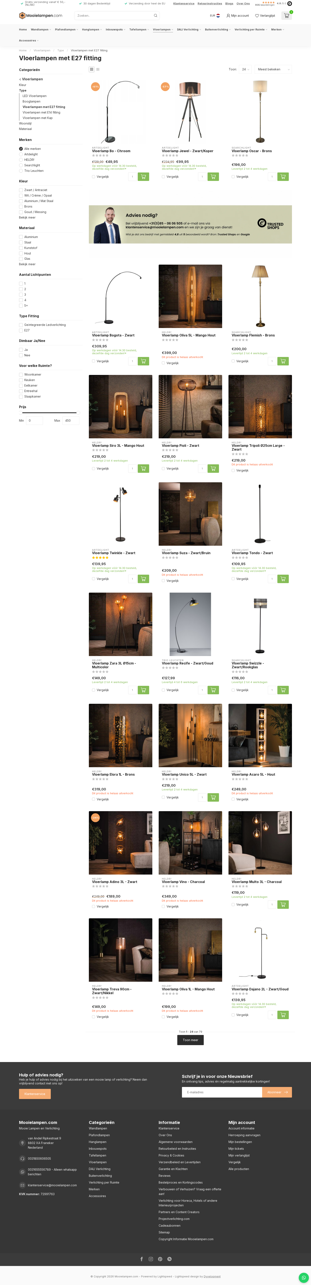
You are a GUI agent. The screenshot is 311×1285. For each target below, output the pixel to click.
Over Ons (243, 3)
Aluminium (31, 236)
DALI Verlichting (187, 29)
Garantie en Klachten (173, 1169)
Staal (27, 242)
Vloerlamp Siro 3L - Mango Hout (118, 446)
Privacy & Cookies (171, 1155)
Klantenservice (183, 3)
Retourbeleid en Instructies (177, 1148)
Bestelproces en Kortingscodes (181, 1182)
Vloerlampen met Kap (38, 118)
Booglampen (31, 101)
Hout (27, 253)
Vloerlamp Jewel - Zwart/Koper (187, 151)
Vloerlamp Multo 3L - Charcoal (257, 882)
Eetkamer (30, 385)
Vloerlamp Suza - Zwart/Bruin (186, 553)
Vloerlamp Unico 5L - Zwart (184, 774)
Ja (26, 349)
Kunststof (30, 247)
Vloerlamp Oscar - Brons (252, 151)
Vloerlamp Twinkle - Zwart (113, 553)
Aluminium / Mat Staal (38, 201)
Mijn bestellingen (240, 1142)
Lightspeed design (187, 1276)
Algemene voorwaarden (176, 1142)
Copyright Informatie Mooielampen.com (186, 1239)
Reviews (165, 1175)
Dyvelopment (212, 1276)
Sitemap (164, 1232)
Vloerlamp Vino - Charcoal (183, 882)
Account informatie (241, 1128)
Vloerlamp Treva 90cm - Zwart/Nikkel (112, 991)
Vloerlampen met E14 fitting (41, 112)
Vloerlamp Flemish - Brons (253, 335)
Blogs (229, 3)
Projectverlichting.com (174, 1219)
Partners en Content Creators (179, 1212)
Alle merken (32, 148)
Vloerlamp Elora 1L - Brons (113, 774)
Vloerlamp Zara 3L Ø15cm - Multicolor (114, 665)
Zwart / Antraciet (35, 190)
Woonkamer (32, 374)
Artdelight (31, 154)
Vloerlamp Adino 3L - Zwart (114, 882)
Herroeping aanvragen (244, 1135)
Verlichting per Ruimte (250, 29)
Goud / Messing (35, 212)
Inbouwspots (114, 29)
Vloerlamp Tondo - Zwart (252, 553)
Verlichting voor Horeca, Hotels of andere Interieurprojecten (188, 1203)
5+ (26, 305)
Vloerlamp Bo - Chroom (111, 151)
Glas (27, 258)
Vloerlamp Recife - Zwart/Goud (187, 663)
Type (60, 50)
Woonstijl (25, 123)
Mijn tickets (236, 1148)
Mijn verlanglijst (239, 1155)
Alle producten (238, 1169)
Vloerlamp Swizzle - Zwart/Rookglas (248, 665)
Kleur (22, 85)
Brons (28, 206)
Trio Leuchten (34, 170)
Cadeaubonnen (169, 1225)
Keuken (29, 380)
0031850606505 (39, 1158)
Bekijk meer (27, 217)
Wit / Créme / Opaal (38, 195)
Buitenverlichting (216, 29)
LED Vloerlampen (35, 96)
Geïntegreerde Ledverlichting (45, 325)
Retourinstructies (210, 3)
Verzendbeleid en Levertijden (180, 1162)
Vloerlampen (162, 29)
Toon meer (190, 1040)
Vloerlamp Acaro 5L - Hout (253, 774)
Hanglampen (90, 29)
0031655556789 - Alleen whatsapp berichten (52, 1172)
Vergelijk (103, 176)
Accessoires (27, 40)
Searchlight (32, 165)
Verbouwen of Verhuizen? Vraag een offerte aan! (190, 1191)
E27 (27, 330)
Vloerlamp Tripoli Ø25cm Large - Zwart (258, 447)
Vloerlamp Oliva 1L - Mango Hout (188, 989)
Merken (276, 29)
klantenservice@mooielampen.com (52, 1185)
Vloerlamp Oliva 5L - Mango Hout (189, 335)
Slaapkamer (32, 396)
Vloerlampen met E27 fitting (89, 50)
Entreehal (30, 391)
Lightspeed (165, 1276)
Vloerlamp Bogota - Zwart (113, 335)
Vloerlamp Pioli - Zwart (180, 446)
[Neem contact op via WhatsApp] (304, 1278)
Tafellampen (137, 29)
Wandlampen (39, 29)
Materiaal (25, 129)
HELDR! (29, 159)
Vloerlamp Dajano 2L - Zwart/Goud (260, 989)
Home (23, 29)
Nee (27, 355)
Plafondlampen (65, 29)
